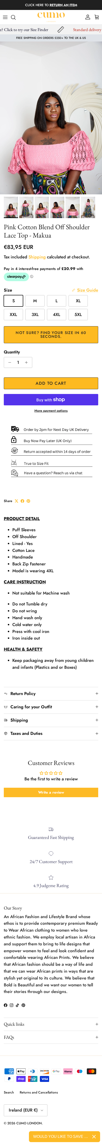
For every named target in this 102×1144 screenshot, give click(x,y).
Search (9, 1092)
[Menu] (5, 17)
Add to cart (51, 383)
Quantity (12, 352)
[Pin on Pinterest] (28, 501)
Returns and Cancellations (39, 1092)
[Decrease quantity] (8, 362)
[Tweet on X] (16, 501)
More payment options (51, 411)
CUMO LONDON (29, 1123)
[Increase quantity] (27, 362)
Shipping (37, 257)
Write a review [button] (51, 792)
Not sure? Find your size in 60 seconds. (51, 334)
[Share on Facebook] (22, 501)
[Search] (15, 17)
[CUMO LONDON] (51, 17)
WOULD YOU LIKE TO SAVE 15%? (60, 1137)
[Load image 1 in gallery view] (51, 117)
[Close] (94, 1137)
